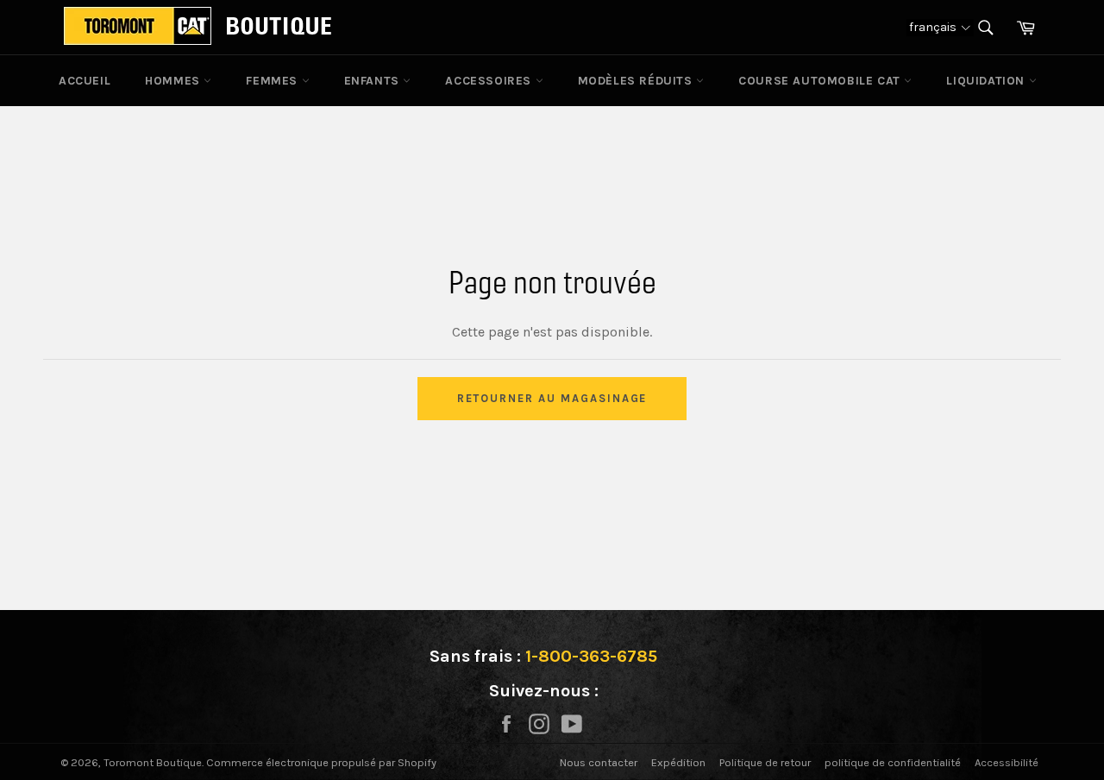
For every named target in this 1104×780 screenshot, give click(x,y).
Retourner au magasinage (552, 398)
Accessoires (490, 80)
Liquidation (987, 80)
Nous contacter (598, 762)
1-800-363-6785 (591, 656)
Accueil (84, 80)
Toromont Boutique (153, 762)
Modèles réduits (637, 80)
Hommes (174, 80)
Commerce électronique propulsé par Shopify (321, 762)
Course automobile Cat (821, 80)
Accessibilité (1006, 762)
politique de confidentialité (893, 762)
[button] (940, 27)
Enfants (374, 80)
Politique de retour (765, 762)
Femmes (273, 80)
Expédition (678, 762)
